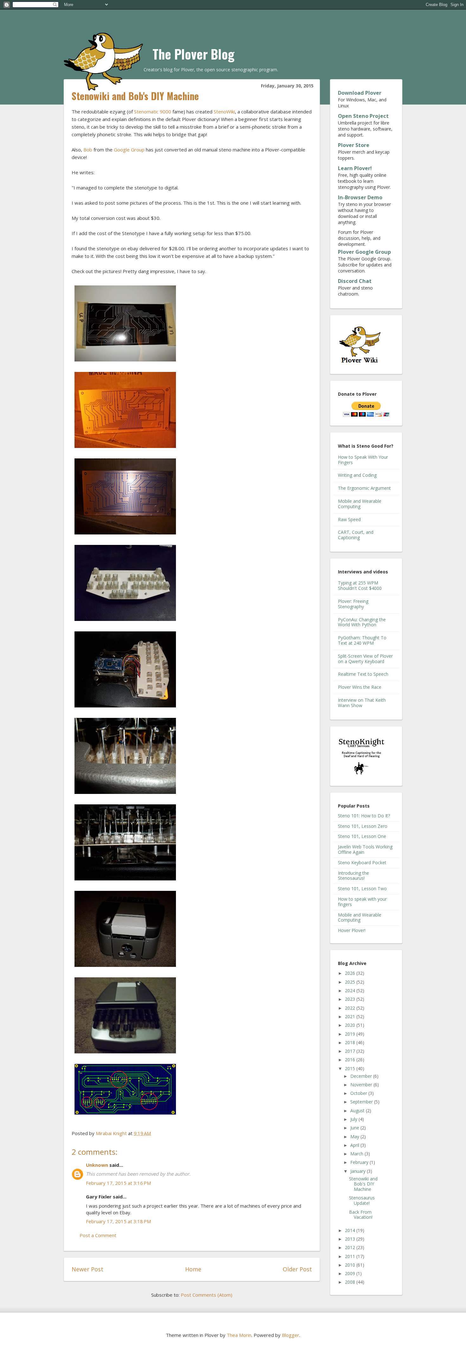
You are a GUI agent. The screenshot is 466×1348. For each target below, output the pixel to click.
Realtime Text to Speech (363, 674)
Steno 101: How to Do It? (364, 816)
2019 (350, 1034)
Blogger (290, 1335)
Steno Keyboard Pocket (362, 862)
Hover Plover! (352, 930)
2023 (350, 999)
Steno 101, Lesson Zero (362, 826)
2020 (350, 1025)
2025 (350, 982)
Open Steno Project (363, 115)
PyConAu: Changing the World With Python (362, 622)
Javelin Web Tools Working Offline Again (365, 849)
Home (193, 1269)
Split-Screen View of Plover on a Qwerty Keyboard (365, 658)
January (358, 1171)
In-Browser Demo (360, 197)
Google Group (129, 149)
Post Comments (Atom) (206, 1295)
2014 (350, 1230)
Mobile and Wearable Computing (359, 503)
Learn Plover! (355, 168)
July (354, 1119)
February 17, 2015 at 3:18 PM (118, 1221)
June (355, 1128)
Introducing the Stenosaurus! (353, 875)
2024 (350, 990)
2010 (350, 1265)
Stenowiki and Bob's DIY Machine (363, 1184)
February (360, 1162)
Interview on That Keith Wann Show (362, 702)
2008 (350, 1282)
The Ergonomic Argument (364, 488)
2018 (350, 1042)
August (358, 1111)
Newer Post (87, 1269)
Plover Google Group (364, 251)
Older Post (297, 1269)
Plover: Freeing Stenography (353, 604)
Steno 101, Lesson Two (362, 888)
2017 (350, 1051)
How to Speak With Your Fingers (363, 459)
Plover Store (353, 145)
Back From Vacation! (360, 1214)
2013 (350, 1239)
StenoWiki (224, 111)
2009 (350, 1273)
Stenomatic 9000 (152, 111)
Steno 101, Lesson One (362, 836)
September (362, 1102)
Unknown (97, 1165)
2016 (350, 1060)
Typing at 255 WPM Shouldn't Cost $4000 (360, 585)
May (355, 1137)
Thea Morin (239, 1335)
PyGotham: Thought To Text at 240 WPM (362, 640)
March (357, 1154)
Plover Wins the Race (359, 687)
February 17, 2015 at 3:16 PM (118, 1183)
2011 (350, 1256)
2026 (350, 973)
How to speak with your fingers (362, 901)
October (359, 1093)
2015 (350, 1068)
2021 (350, 1016)
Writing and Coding (357, 475)
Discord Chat (355, 281)
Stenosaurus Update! (362, 1200)
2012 (350, 1247)
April (355, 1145)
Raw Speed (349, 519)
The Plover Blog (193, 53)
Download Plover (359, 92)
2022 (350, 1008)
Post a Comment (98, 1235)
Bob (87, 149)
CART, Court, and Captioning (355, 534)
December (361, 1076)
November (361, 1085)
